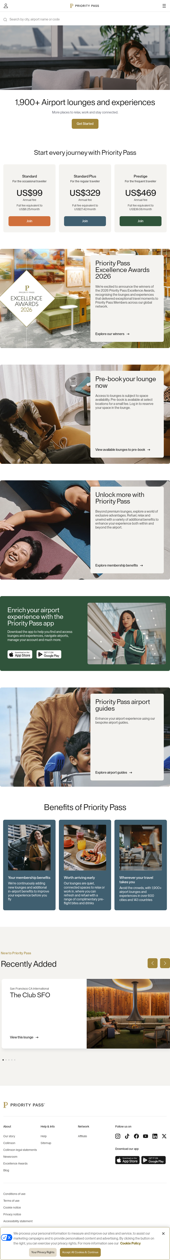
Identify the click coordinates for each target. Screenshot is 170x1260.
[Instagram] (117, 1136)
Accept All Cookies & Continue (80, 1252)
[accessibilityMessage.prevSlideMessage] (153, 963)
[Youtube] (145, 1136)
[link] (127, 1160)
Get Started (85, 123)
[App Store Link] (19, 654)
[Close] (163, 1233)
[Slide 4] (11, 1060)
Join (29, 221)
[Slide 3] (9, 1060)
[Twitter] (164, 1136)
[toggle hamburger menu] (164, 5)
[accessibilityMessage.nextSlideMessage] (165, 963)
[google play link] (48, 654)
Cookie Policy (130, 1243)
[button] (29, 865)
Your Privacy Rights (42, 1252)
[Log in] (5, 5)
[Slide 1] (3, 1060)
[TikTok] (127, 1136)
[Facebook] (136, 1136)
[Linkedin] (154, 1136)
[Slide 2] (6, 1060)
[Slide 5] (14, 1060)
